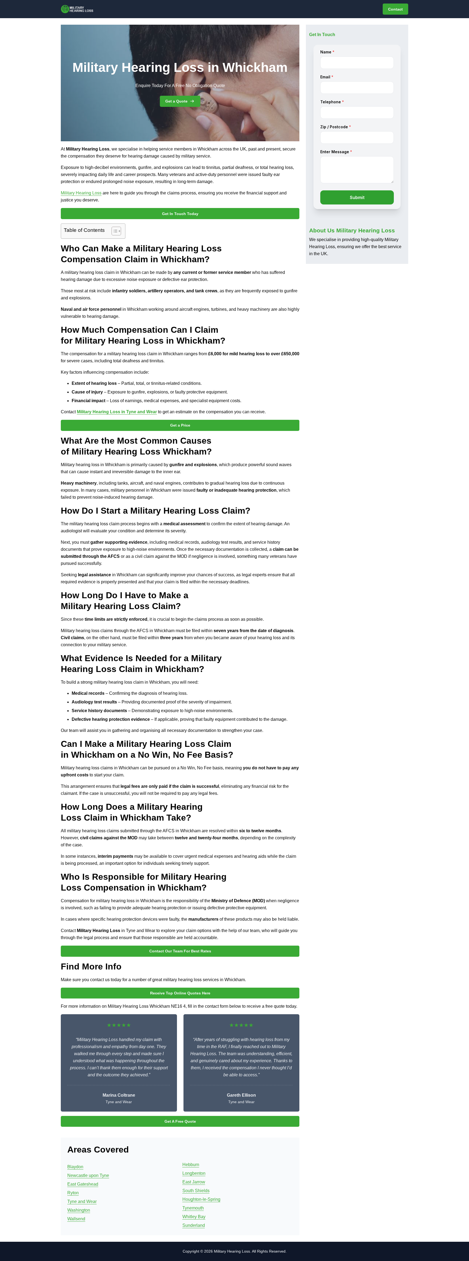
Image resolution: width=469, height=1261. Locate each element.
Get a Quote (176, 101)
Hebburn (190, 1164)
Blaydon (75, 1166)
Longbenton (193, 1173)
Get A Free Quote (180, 1121)
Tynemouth (193, 1208)
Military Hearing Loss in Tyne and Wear (117, 411)
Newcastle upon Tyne (88, 1175)
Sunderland (193, 1225)
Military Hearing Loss (81, 193)
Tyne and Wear (82, 1201)
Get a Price (180, 425)
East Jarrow (193, 1182)
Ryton (73, 1192)
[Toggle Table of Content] (113, 231)
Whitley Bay (193, 1216)
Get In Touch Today (180, 214)
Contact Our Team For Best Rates (180, 951)
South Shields (196, 1190)
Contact (395, 9)
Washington (78, 1210)
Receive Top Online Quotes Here (180, 993)
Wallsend (76, 1219)
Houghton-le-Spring (201, 1199)
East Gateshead (82, 1184)
